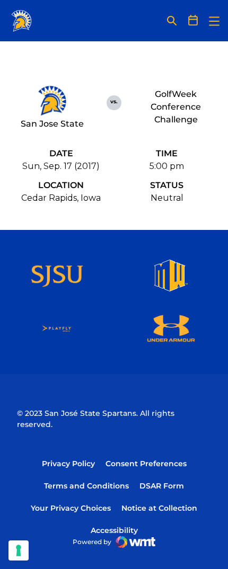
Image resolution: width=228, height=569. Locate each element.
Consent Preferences (146, 463)
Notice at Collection (159, 508)
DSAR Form (161, 486)
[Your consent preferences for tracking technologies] (18, 550)
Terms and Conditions (86, 486)
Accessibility (114, 530)
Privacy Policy (68, 463)
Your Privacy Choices (71, 508)
